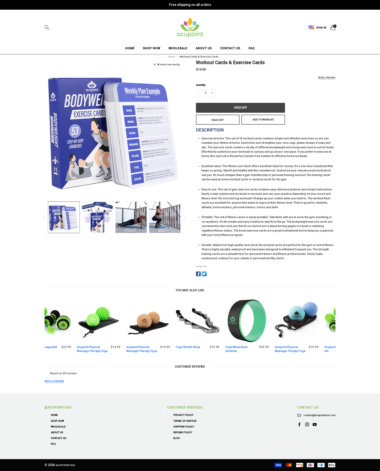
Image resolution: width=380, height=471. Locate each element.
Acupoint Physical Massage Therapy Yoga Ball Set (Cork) (109, 349)
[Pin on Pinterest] (210, 273)
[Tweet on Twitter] (204, 273)
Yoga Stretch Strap (155, 347)
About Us (204, 48)
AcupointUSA (65, 465)
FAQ (252, 48)
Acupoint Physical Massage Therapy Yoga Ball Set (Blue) (257, 349)
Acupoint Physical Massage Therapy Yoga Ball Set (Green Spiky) (60, 349)
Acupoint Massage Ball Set (307, 349)
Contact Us (230, 48)
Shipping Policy (183, 426)
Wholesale (178, 48)
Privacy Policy (183, 415)
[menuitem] (130, 48)
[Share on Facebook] (198, 273)
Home (130, 48)
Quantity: (201, 84)
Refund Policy (182, 432)
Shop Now (151, 48)
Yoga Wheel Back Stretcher (204, 349)
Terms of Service (185, 421)
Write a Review (326, 77)
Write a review (54, 381)
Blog (176, 438)
